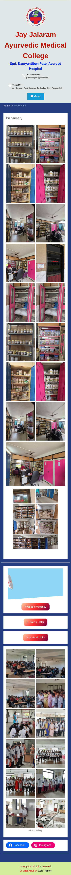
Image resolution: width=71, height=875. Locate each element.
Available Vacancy (35, 606)
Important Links (35, 637)
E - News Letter (35, 622)
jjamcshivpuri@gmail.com (37, 78)
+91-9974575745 (33, 75)
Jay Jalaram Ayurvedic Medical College (35, 45)
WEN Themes (45, 870)
